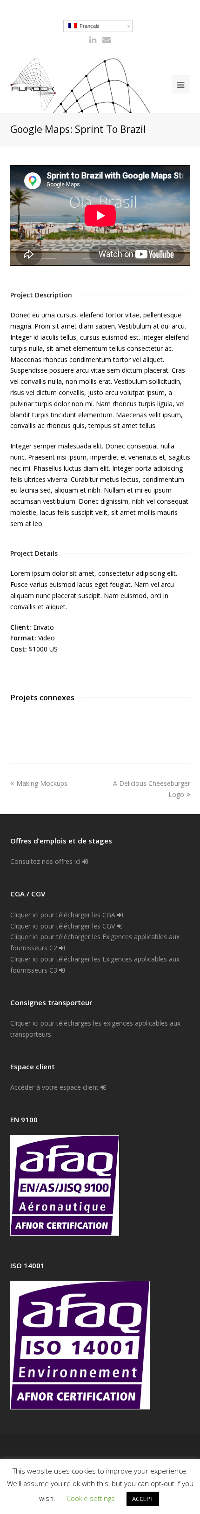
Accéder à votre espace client (55, 1087)
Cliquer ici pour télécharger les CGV (63, 926)
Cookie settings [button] (91, 1498)
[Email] (106, 39)
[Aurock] (33, 84)
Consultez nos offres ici (46, 861)
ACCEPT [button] (142, 1498)
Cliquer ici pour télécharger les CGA (63, 914)
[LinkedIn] (92, 39)
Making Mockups (41, 783)
